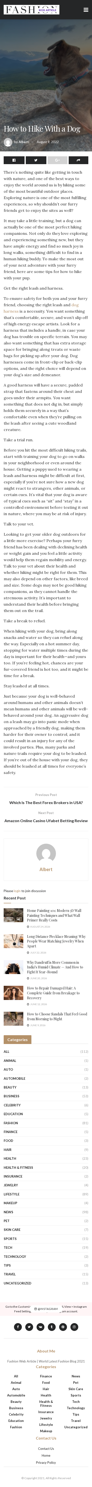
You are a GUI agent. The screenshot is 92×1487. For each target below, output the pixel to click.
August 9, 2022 (48, 142)
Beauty (10, 1087)
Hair (8, 1150)
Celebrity (12, 1105)
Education (13, 1114)
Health (10, 1158)
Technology (15, 1257)
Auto (8, 1069)
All (6, 1052)
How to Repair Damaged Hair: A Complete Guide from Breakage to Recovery (53, 993)
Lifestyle (11, 1194)
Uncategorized (17, 1283)
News (8, 1212)
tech (8, 1247)
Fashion (11, 1123)
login (17, 891)
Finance (10, 1132)
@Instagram (47, 1309)
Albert (24, 142)
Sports (10, 1239)
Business (11, 1096)
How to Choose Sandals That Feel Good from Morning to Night (57, 1016)
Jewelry (11, 1185)
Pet (7, 1221)
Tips (7, 1265)
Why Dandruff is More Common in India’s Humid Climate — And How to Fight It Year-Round (55, 967)
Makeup (10, 1203)
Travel (10, 1274)
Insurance (13, 1176)
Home (46, 1455)
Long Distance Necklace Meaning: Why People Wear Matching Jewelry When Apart (56, 941)
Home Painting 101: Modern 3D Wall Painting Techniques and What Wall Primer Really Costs (54, 915)
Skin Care (12, 1230)
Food (8, 1141)
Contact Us (46, 1449)
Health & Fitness (18, 1167)
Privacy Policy (46, 1462)
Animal (10, 1061)
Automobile (14, 1078)
